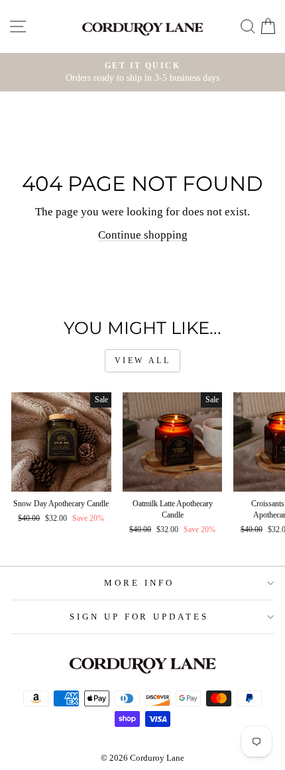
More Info (139, 583)
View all (143, 360)
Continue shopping (143, 235)
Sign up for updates (139, 617)
